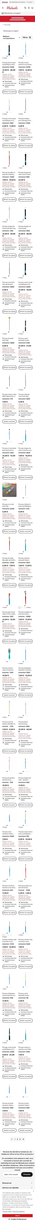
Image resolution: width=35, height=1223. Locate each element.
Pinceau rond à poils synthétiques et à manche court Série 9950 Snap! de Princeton (9, 120)
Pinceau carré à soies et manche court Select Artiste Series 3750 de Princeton (8, 669)
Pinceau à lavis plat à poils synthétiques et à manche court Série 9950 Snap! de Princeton (25, 833)
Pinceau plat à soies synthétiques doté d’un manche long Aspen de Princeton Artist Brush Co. (9, 64)
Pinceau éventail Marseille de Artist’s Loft (8, 559)
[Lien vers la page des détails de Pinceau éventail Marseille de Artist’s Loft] (9, 545)
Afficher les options (9, 91)
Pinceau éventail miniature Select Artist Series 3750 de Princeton (9, 1104)
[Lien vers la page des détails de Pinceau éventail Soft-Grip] (9, 325)
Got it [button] (17, 1216)
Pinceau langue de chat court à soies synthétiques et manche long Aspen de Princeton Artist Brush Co (25, 173)
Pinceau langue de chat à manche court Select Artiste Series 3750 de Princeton (25, 449)
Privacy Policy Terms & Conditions (14, 1211)
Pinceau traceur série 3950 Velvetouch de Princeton (9, 395)
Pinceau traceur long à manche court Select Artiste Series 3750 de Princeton (25, 940)
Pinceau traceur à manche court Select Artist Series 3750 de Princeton (25, 1048)
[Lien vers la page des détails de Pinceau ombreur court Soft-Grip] (25, 381)
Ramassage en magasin (10, 31)
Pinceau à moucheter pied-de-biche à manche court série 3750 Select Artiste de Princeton (9, 449)
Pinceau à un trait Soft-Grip (8, 505)
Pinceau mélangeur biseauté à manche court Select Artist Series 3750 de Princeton (24, 669)
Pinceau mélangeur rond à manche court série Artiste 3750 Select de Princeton (9, 994)
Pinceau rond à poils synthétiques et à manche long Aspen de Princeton (9, 1048)
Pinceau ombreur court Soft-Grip (24, 395)
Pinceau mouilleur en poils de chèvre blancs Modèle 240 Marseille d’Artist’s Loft (25, 613)
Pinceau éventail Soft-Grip (7, 339)
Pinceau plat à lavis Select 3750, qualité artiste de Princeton (9, 613)
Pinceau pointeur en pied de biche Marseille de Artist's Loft (25, 887)
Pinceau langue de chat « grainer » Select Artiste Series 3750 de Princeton (25, 779)
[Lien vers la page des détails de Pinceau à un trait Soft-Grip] (9, 491)
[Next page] (23, 1139)
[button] (17, 1219)
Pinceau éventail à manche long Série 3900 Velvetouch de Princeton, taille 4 (8, 779)
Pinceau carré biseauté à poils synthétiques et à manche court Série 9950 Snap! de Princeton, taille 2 (25, 994)
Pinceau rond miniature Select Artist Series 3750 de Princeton (9, 833)
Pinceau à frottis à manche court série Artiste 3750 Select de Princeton (8, 887)
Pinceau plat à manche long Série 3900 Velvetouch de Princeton (23, 723)
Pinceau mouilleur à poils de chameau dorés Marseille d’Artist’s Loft (8, 173)
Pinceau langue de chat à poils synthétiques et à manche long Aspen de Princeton (25, 227)
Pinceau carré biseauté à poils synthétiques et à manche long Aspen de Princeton (25, 339)
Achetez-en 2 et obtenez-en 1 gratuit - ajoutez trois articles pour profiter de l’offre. (8, 77)
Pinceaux (7, 25)
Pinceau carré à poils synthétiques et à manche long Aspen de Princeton (25, 283)
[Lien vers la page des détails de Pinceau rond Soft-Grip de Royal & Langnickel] (9, 269)
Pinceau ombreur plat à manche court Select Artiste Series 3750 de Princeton (9, 940)
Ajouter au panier (9, 421)
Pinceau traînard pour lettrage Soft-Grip (24, 120)
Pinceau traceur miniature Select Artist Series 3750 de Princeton (25, 1104)
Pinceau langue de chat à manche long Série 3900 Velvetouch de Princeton (8, 227)
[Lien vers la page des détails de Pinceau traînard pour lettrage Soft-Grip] (25, 105)
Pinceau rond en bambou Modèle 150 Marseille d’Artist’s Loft (9, 723)
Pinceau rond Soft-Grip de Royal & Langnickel (8, 283)
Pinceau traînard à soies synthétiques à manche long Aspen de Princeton (25, 505)
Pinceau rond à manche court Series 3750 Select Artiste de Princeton (25, 64)
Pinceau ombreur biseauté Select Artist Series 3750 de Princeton (25, 559)
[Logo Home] (12, 7)
